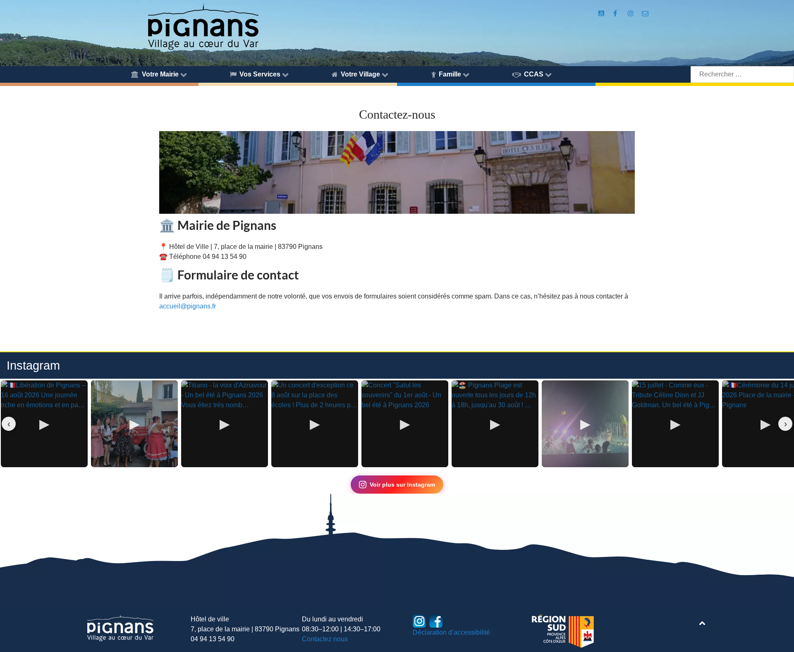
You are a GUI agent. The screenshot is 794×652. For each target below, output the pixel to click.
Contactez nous (325, 638)
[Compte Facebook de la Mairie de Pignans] (616, 13)
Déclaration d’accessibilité (451, 632)
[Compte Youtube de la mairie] (602, 13)
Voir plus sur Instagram (402, 484)
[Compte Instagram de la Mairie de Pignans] (631, 13)
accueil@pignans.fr (187, 306)
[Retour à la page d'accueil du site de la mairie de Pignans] (203, 25)
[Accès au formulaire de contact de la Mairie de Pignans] (645, 13)
